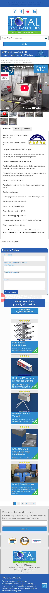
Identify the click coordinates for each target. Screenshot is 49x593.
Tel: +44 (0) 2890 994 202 (24, 570)
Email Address (9, 265)
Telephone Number (11, 272)
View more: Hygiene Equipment (24, 310)
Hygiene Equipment (22, 60)
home (11, 60)
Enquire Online (40, 69)
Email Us (24, 572)
